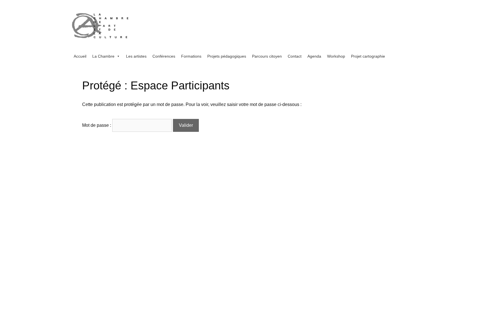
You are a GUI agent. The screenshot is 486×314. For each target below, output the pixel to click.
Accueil (80, 56)
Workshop (336, 56)
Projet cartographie (368, 56)
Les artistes (136, 56)
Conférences (163, 56)
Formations (191, 56)
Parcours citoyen (267, 56)
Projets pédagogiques (226, 56)
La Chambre (103, 56)
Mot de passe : (97, 125)
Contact (295, 56)
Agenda (314, 56)
